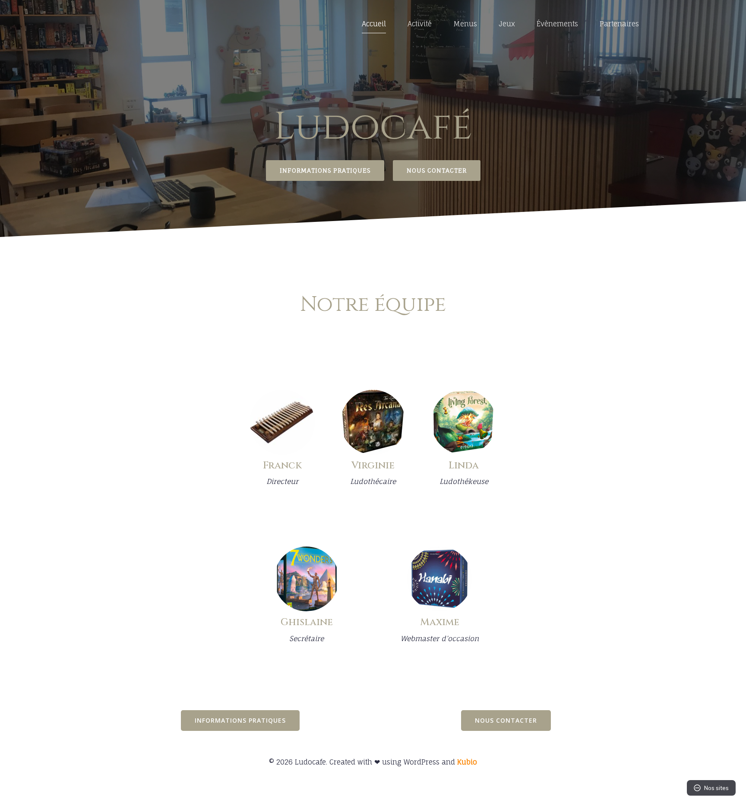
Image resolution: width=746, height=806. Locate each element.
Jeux (507, 23)
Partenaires (619, 23)
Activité (420, 23)
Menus (465, 23)
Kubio (467, 762)
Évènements (557, 23)
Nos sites (716, 787)
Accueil (374, 23)
